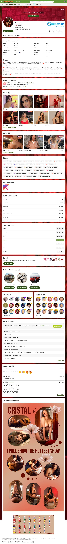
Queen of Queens (30, 82)
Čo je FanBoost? (60, 26)
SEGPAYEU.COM (27, 538)
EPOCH (22, 538)
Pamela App (38, 4)
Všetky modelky (5, 4)
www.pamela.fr (15, 538)
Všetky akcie (26, 4)
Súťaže (31, 4)
